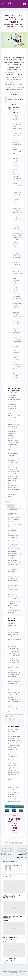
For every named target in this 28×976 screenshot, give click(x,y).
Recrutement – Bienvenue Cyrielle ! (12, 959)
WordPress (14, 972)
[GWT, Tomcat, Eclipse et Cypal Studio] (14, 886)
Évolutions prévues (13, 726)
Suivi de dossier (12, 690)
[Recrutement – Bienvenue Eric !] (14, 928)
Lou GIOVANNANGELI (14, 24)
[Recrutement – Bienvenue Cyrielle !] (14, 950)
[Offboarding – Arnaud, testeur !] (14, 907)
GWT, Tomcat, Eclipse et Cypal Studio (14, 896)
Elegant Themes (12, 971)
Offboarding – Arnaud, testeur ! (14, 917)
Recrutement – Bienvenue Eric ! (10, 938)
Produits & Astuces (15, 26)
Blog (9, 26)
